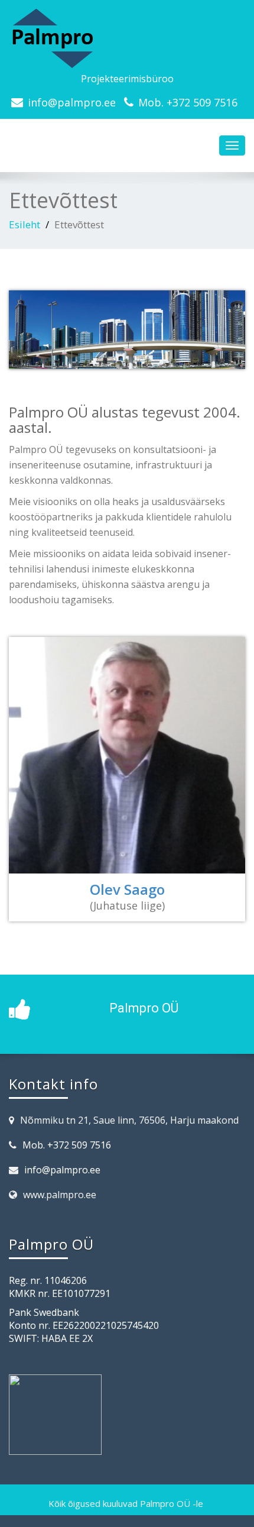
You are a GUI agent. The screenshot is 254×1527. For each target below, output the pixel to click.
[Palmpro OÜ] (127, 38)
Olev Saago (127, 889)
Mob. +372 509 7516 (187, 102)
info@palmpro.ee (72, 102)
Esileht (24, 224)
